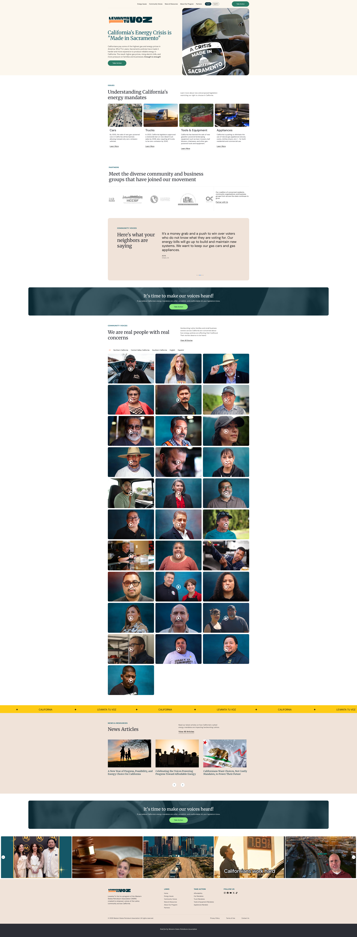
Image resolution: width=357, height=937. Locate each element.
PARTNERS (114, 167)
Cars (113, 130)
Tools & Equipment (194, 130)
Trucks (150, 130)
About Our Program (187, 4)
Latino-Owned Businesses (128, 772)
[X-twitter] (234, 893)
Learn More (114, 146)
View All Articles (186, 731)
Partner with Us (222, 202)
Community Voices (155, 4)
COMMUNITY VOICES (127, 228)
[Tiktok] (237, 893)
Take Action (241, 4)
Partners (199, 4)
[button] (198, 275)
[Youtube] (231, 893)
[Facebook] (228, 893)
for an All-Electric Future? (225, 772)
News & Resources (171, 4)
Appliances (224, 130)
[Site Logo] (119, 890)
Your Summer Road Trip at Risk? (177, 772)
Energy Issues (142, 4)
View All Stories (186, 341)
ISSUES (111, 85)
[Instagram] (225, 893)
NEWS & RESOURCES (118, 723)
